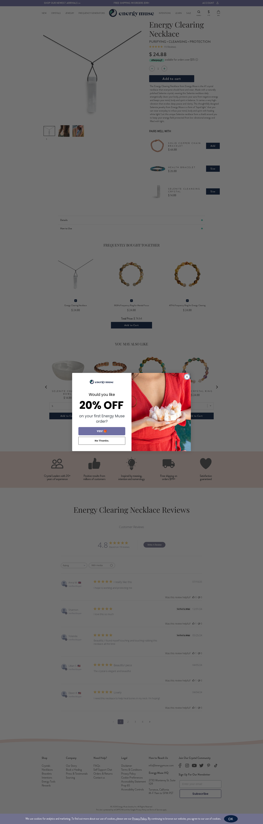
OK (230, 818)
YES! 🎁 (102, 431)
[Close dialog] (187, 376)
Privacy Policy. (139, 819)
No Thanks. (102, 440)
